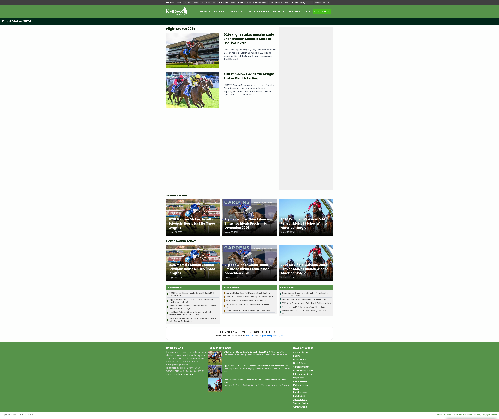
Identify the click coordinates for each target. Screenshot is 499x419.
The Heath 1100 (208, 2)
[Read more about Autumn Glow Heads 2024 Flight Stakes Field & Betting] (192, 90)
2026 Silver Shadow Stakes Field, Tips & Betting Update (250, 296)
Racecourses (257, 11)
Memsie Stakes (191, 2)
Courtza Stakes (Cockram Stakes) (252, 2)
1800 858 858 (251, 335)
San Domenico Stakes (279, 2)
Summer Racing (300, 403)
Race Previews (300, 392)
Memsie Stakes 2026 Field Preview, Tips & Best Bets (248, 293)
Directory (477, 415)
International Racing (303, 374)
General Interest (301, 366)
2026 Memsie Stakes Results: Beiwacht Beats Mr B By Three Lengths (254, 352)
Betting (278, 11)
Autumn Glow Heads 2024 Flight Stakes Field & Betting (249, 76)
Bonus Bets (322, 11)
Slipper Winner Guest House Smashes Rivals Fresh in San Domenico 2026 (256, 366)
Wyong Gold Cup (322, 2)
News (204, 11)
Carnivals (235, 11)
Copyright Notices (489, 415)
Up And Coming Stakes (301, 2)
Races (218, 11)
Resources (467, 415)
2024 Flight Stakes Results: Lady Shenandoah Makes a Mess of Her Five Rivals (249, 39)
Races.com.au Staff (454, 415)
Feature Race (299, 359)
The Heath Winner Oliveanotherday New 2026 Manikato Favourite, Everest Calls (190, 313)
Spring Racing (300, 399)
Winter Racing (300, 406)
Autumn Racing (300, 352)
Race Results (299, 395)
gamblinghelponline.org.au (272, 335)
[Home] (176, 11)
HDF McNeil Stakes (226, 2)
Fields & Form (299, 363)
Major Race (298, 377)
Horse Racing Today (303, 370)
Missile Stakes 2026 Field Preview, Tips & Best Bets (248, 310)
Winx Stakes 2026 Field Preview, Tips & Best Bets (247, 300)
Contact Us (440, 415)
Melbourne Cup (297, 11)
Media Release (300, 381)
